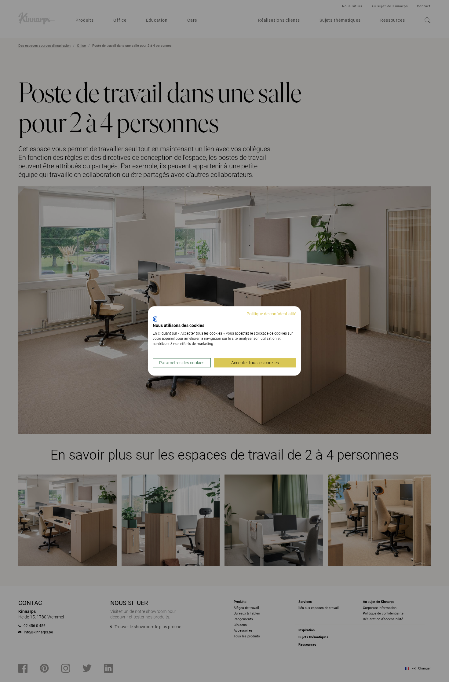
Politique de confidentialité (271, 313)
